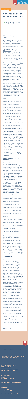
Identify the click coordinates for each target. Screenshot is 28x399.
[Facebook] (2, 390)
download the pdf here (8, 85)
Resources (23, 356)
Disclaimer (4, 356)
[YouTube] (11, 390)
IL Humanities (20, 3)
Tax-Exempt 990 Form (13, 356)
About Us (4, 349)
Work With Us (4, 357)
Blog (8, 351)
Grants (19, 349)
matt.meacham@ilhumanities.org (11, 382)
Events (3, 351)
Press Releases (13, 357)
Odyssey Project (7, 50)
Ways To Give (16, 351)
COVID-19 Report (5, 359)
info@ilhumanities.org (8, 370)
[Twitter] (5, 390)
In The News (6, 9)
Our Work (12, 349)
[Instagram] (8, 390)
